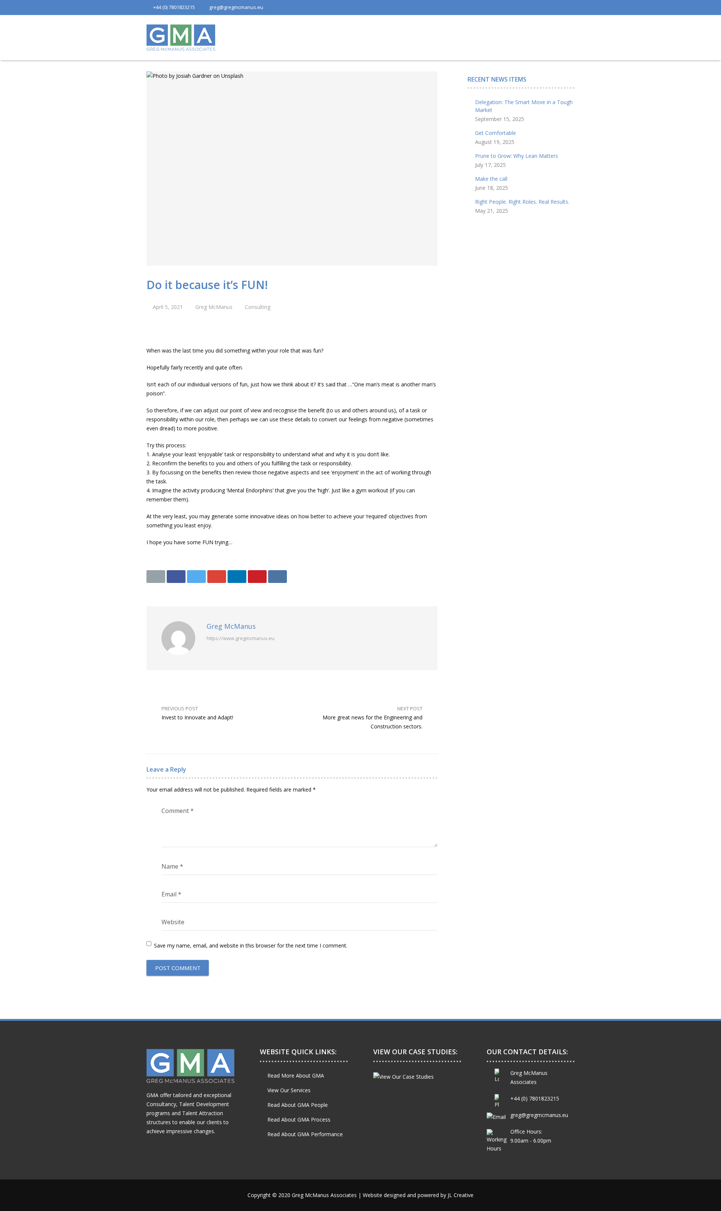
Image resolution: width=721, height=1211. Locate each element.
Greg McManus (213, 306)
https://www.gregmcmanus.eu (241, 638)
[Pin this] (257, 576)
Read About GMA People (297, 1104)
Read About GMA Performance (305, 1134)
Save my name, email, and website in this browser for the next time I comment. (250, 945)
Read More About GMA (295, 1075)
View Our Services (289, 1090)
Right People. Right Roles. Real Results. (522, 201)
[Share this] (176, 576)
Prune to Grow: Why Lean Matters (516, 155)
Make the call (491, 178)
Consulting (257, 306)
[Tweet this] (196, 576)
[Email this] (155, 576)
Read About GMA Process (298, 1119)
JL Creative (461, 1195)
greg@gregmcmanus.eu (236, 7)
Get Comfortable (495, 132)
